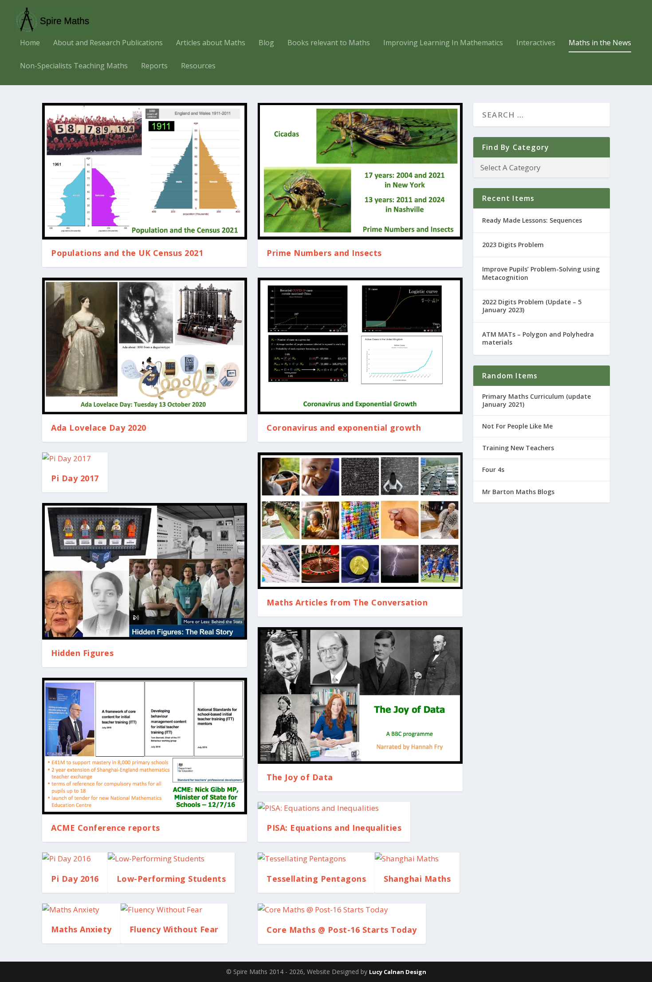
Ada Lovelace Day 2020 (98, 427)
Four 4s (493, 469)
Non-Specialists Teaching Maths (74, 66)
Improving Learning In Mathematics (443, 43)
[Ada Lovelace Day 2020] (144, 346)
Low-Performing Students (171, 878)
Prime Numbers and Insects (324, 252)
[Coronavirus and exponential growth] (360, 346)
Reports (154, 66)
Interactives (535, 43)
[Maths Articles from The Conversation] (360, 520)
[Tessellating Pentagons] (316, 858)
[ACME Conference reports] (144, 746)
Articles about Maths (210, 43)
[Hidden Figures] (144, 571)
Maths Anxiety (81, 929)
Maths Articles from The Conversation (347, 602)
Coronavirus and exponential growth (344, 427)
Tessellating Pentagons (316, 878)
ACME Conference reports (105, 827)
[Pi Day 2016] (75, 858)
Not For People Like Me (517, 426)
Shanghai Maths (417, 878)
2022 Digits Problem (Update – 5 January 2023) (531, 306)
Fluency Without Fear (174, 929)
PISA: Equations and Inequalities (334, 827)
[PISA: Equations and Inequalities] (334, 808)
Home (30, 43)
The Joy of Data (300, 777)
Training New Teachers (518, 448)
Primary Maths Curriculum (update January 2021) (536, 400)
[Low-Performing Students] (171, 858)
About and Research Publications (108, 43)
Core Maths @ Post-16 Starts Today (342, 929)
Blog (266, 43)
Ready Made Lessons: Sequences (532, 220)
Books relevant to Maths (328, 43)
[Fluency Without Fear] (174, 909)
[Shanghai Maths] (417, 858)
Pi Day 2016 (75, 878)
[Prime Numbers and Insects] (360, 171)
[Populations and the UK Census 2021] (144, 171)
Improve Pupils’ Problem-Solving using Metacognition (541, 273)
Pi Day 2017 (75, 478)
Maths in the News (600, 43)
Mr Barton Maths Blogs (518, 491)
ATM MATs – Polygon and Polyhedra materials (538, 338)
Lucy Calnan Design (397, 972)
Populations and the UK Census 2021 (127, 252)
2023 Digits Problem (513, 244)
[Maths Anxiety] (81, 909)
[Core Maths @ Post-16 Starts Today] (342, 909)
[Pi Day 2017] (75, 458)
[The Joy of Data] (360, 695)
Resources (198, 66)
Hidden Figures (82, 653)
